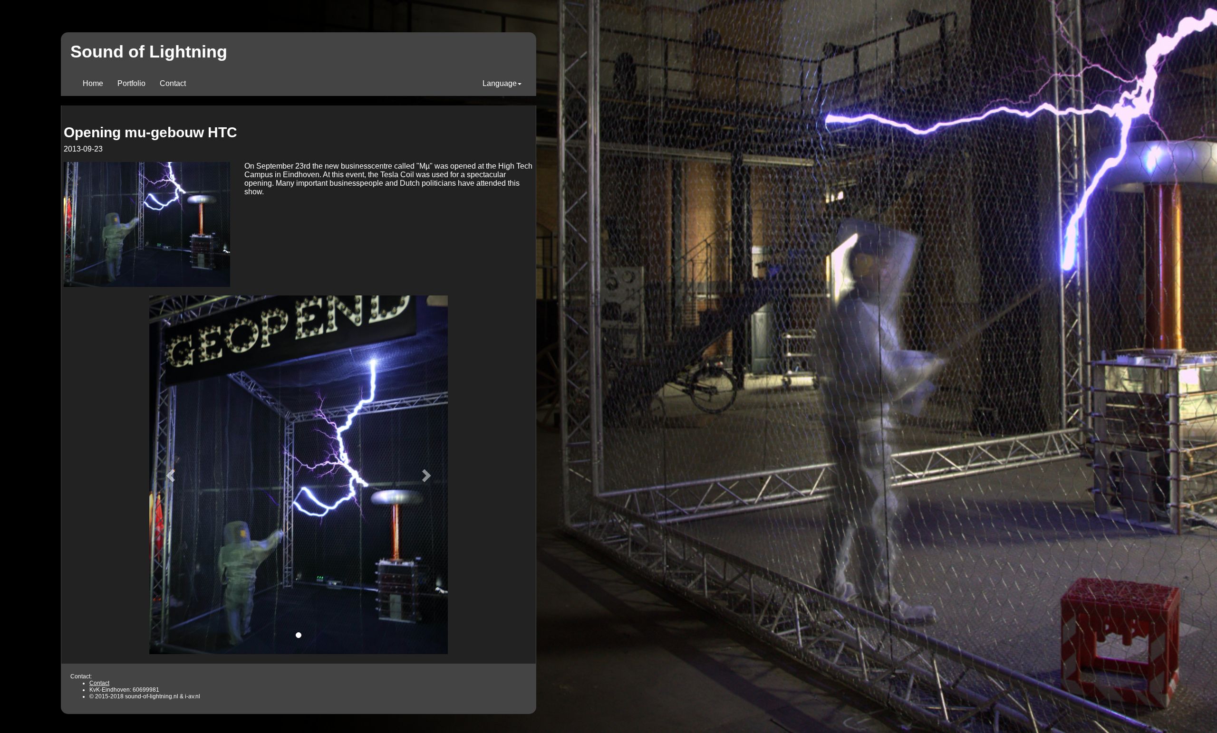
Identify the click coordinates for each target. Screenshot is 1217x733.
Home (96, 83)
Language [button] (500, 83)
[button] (171, 474)
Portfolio (131, 83)
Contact (173, 83)
